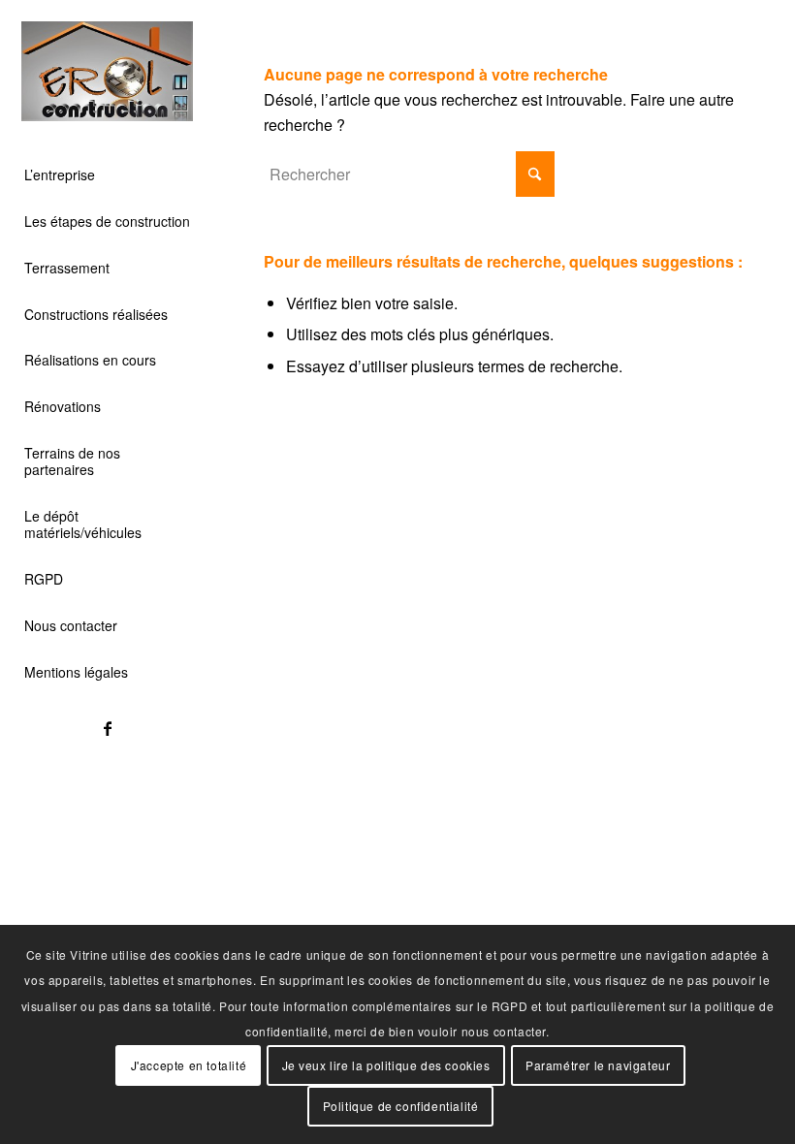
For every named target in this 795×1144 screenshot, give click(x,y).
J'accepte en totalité (189, 1065)
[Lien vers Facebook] (107, 728)
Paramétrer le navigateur (597, 1065)
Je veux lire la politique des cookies (386, 1065)
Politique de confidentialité (401, 1105)
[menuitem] (107, 175)
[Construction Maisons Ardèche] (107, 71)
